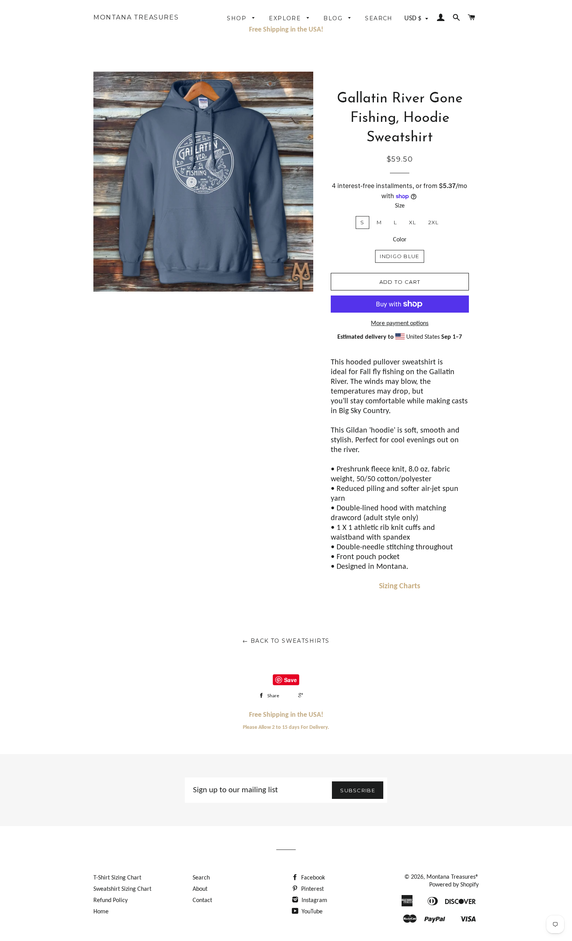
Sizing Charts (399, 586)
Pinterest (312, 889)
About (200, 889)
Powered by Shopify (454, 885)
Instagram (313, 900)
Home (101, 912)
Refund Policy (110, 900)
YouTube (311, 912)
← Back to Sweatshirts (285, 640)
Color (400, 240)
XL (412, 222)
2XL (433, 222)
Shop (237, 18)
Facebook (312, 878)
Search (378, 18)
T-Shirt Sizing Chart (117, 878)
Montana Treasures (136, 17)
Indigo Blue (399, 256)
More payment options (399, 323)
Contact (202, 900)
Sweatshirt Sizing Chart (122, 889)
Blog (333, 18)
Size (400, 206)
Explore (286, 18)
